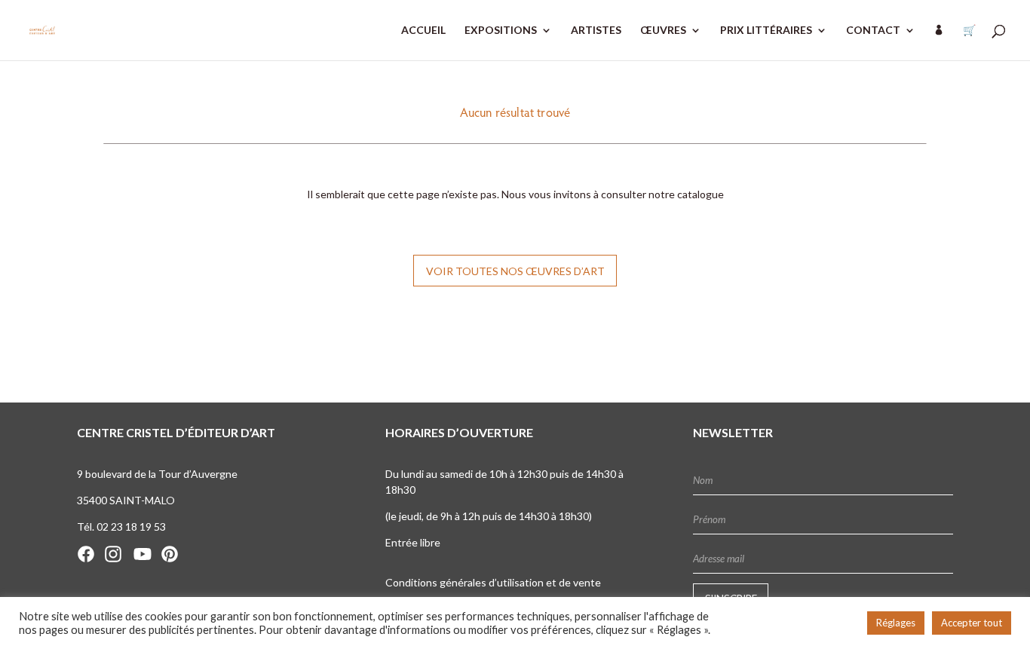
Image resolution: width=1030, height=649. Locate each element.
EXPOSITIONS (500, 30)
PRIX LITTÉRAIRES (766, 30)
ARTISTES (596, 30)
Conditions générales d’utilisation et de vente (493, 582)
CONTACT (873, 30)
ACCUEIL (423, 30)
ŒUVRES (663, 30)
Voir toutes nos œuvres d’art (515, 271)
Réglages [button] (895, 623)
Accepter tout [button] (971, 623)
